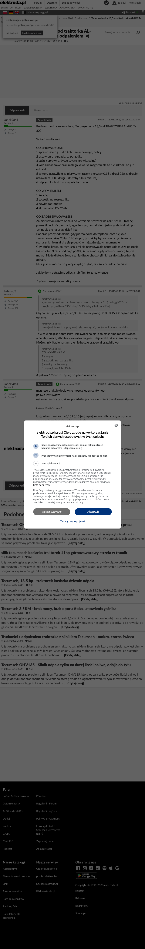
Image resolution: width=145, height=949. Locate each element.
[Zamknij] (116, 425)
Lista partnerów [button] (41, 485)
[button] (72, 463)
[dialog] (72, 474)
